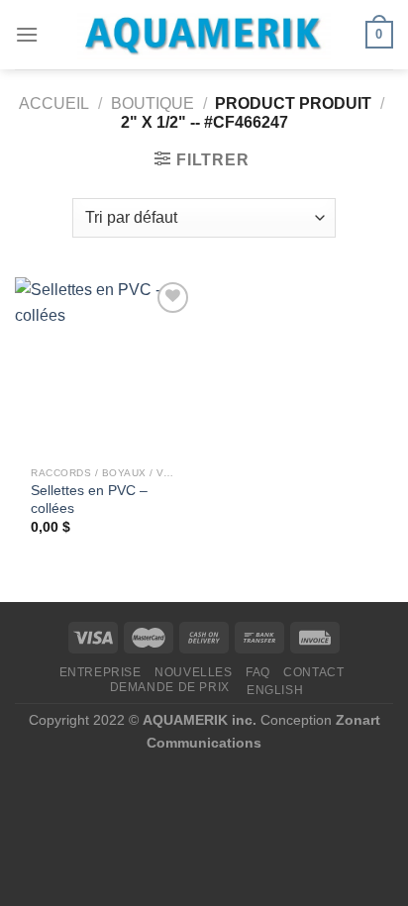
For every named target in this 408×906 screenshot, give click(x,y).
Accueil (54, 103)
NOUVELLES (193, 672)
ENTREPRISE (100, 672)
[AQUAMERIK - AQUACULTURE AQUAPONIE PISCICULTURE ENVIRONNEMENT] (204, 35)
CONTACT (313, 672)
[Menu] (27, 34)
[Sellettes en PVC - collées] (104, 366)
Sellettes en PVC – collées (89, 499)
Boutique (152, 103)
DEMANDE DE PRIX (170, 687)
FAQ (258, 672)
